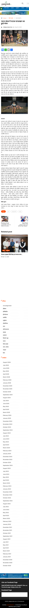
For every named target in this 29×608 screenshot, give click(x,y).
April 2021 (6, 548)
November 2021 (7, 530)
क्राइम (4, 332)
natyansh (14, 211)
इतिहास (4, 308)
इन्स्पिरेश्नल (5, 314)
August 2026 (7, 362)
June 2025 (6, 403)
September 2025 (7, 394)
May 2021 (6, 545)
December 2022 (7, 492)
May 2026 (6, 371)
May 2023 (6, 477)
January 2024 (7, 453)
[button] (22, 3)
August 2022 (7, 503)
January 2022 (7, 524)
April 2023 (6, 480)
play (20, 211)
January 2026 (7, 383)
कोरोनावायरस (6, 329)
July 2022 (6, 506)
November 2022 (7, 495)
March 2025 (6, 412)
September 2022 (7, 500)
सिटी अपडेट (11, 18)
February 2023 (7, 486)
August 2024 (7, 433)
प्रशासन (7, 250)
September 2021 (7, 536)
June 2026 (6, 368)
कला (3, 250)
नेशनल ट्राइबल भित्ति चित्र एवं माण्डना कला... (12, 254)
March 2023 (6, 483)
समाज (4, 341)
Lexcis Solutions (10, 604)
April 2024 (6, 445)
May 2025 (6, 406)
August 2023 (7, 468)
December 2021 (7, 527)
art (8, 211)
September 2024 (8, 430)
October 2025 (7, 391)
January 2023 (7, 489)
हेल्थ (4, 353)
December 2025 (7, 386)
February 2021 (7, 554)
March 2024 (6, 447)
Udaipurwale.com (7, 27)
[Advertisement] (14, 284)
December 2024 (7, 421)
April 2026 (6, 374)
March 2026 (6, 377)
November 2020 (7, 562)
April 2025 (6, 409)
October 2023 (7, 462)
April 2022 (6, 515)
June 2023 (6, 474)
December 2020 (7, 559)
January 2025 (7, 418)
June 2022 (6, 509)
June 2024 (6, 439)
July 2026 (6, 365)
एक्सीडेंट (5, 317)
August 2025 (7, 397)
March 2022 (6, 518)
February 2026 (7, 380)
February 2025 (7, 415)
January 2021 (7, 556)
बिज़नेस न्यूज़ (5, 338)
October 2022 (7, 498)
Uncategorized (7, 305)
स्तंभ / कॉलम (6, 347)
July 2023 (6, 471)
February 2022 (7, 521)
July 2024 (6, 436)
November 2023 (7, 459)
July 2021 (6, 542)
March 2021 (6, 551)
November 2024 (7, 424)
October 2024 (7, 427)
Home (4, 18)
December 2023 (7, 456)
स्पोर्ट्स (4, 350)
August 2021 (6, 539)
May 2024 (6, 442)
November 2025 (7, 389)
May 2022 (6, 512)
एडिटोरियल (5, 323)
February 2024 (7, 450)
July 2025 (6, 400)
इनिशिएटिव (5, 311)
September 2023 (7, 465)
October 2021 (7, 533)
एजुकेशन (5, 320)
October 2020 (7, 565)
